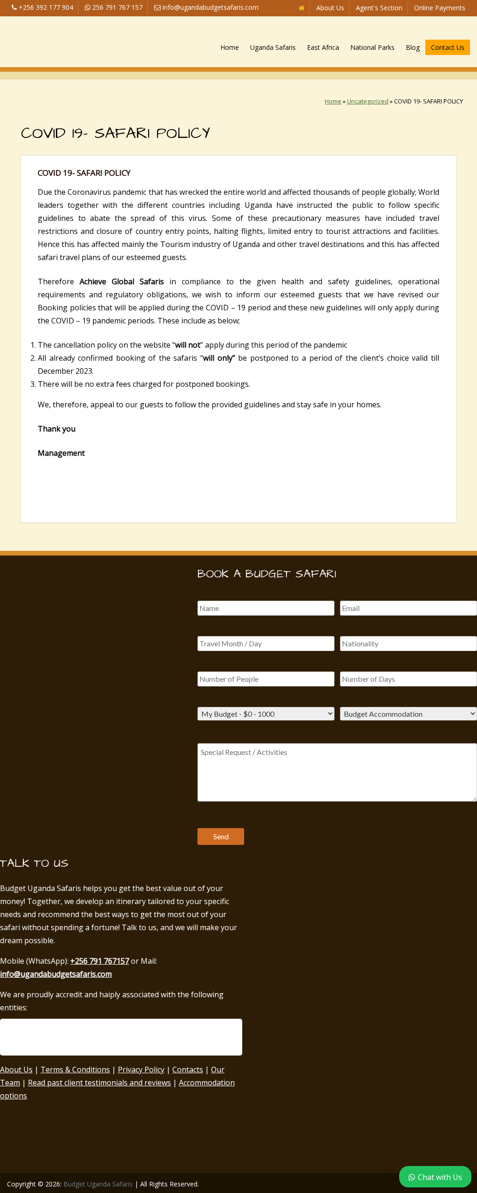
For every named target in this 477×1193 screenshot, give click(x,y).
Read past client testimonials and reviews (99, 1082)
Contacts (187, 1069)
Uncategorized (367, 101)
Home (229, 47)
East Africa (323, 47)
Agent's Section (379, 7)
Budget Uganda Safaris (98, 1183)
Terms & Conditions (75, 1069)
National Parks (372, 47)
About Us (330, 7)
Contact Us (447, 47)
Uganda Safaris (273, 47)
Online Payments (439, 7)
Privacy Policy (141, 1069)
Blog (413, 47)
